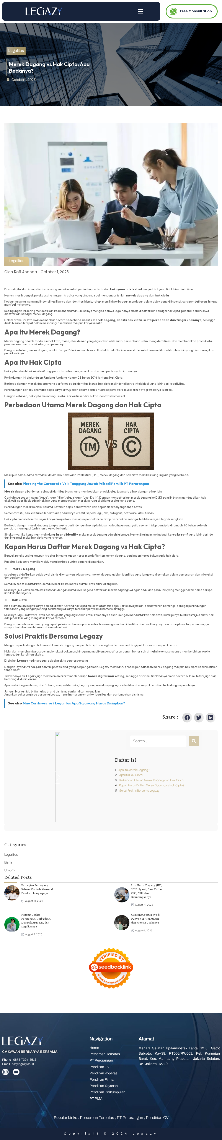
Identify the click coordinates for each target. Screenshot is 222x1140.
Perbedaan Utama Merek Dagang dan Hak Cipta (151, 780)
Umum (9, 870)
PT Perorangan (130, 1117)
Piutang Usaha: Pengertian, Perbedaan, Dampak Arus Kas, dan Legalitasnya (36, 920)
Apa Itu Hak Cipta (130, 775)
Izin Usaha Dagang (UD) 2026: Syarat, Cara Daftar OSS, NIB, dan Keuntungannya (146, 891)
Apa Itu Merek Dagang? (134, 770)
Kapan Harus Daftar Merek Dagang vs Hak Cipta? (151, 785)
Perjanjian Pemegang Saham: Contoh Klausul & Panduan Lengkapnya (37, 889)
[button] (187, 717)
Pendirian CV (157, 1117)
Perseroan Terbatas (97, 1117)
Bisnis (8, 862)
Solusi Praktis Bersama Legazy (139, 790)
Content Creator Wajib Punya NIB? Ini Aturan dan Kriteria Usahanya (145, 918)
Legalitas (16, 261)
